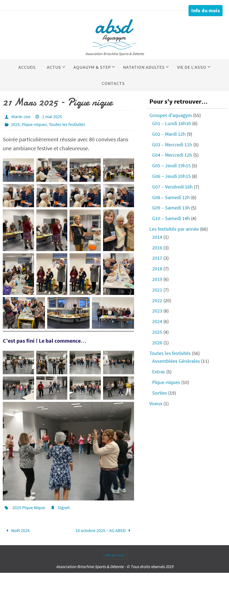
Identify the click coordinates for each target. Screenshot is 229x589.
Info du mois (205, 10)
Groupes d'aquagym (170, 115)
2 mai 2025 (52, 116)
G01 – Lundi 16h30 (171, 123)
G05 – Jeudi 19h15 (171, 165)
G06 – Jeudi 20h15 (171, 176)
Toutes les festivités (67, 124)
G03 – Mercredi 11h (172, 144)
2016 (157, 247)
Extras (158, 371)
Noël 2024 (20, 529)
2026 (157, 342)
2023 (157, 310)
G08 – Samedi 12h (171, 197)
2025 (15, 124)
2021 (157, 290)
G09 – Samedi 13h (171, 207)
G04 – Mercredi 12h (172, 155)
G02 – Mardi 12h (169, 134)
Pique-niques (34, 124)
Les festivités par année (174, 229)
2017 (157, 258)
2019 (157, 279)
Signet (64, 507)
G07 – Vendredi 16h (172, 186)
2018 (157, 268)
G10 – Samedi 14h (171, 218)
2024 (157, 321)
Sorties (159, 393)
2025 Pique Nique (28, 507)
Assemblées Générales (176, 361)
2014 (157, 237)
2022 (157, 300)
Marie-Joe (20, 116)
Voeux (155, 403)
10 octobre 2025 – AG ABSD (101, 529)
